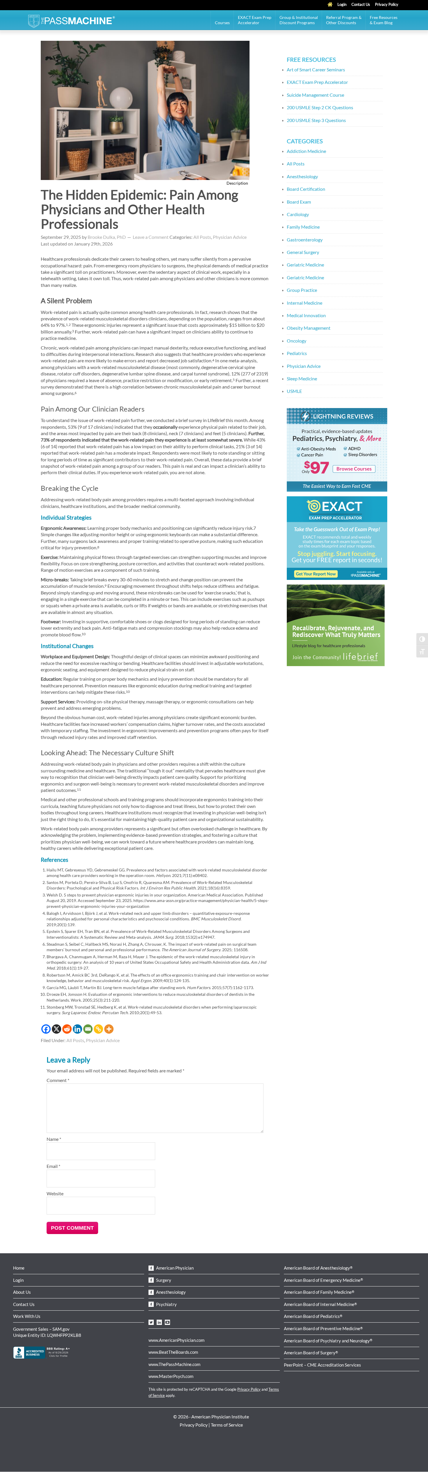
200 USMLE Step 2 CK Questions (320, 107)
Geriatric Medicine (305, 264)
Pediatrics (297, 353)
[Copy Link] (98, 1029)
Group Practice (302, 290)
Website (55, 1193)
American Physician (174, 1267)
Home (18, 1267)
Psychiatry (166, 1304)
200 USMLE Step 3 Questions (316, 120)
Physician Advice (230, 237)
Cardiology (298, 214)
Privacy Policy (249, 1389)
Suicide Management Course (315, 95)
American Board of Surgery (311, 1352)
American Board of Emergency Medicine (323, 1280)
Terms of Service (227, 1424)
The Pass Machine (71, 20)
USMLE (294, 391)
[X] (56, 1029)
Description (238, 183)
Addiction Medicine (306, 151)
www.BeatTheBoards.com (173, 1352)
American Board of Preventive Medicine (323, 1328)
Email (53, 1166)
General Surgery (303, 252)
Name (54, 1139)
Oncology (296, 340)
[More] (109, 1029)
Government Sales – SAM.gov (41, 1329)
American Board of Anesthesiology (318, 1267)
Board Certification (306, 189)
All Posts (202, 237)
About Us (22, 1292)
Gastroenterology (305, 239)
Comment (58, 1080)
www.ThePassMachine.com (174, 1364)
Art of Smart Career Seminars (316, 69)
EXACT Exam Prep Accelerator (317, 82)
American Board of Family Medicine (319, 1292)
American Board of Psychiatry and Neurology (328, 1340)
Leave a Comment (151, 237)
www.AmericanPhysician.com (176, 1340)
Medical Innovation (306, 315)
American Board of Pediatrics (313, 1316)
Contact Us (24, 1304)
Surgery (163, 1280)
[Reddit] (67, 1029)
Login (18, 1280)
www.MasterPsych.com (170, 1376)
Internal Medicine (304, 303)
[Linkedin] (77, 1029)
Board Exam (299, 201)
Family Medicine (303, 227)
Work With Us (26, 1316)
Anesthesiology (302, 176)
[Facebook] (46, 1029)
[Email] (88, 1029)
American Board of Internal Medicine (320, 1304)
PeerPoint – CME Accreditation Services (322, 1364)
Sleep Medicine (302, 378)
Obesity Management (308, 328)
